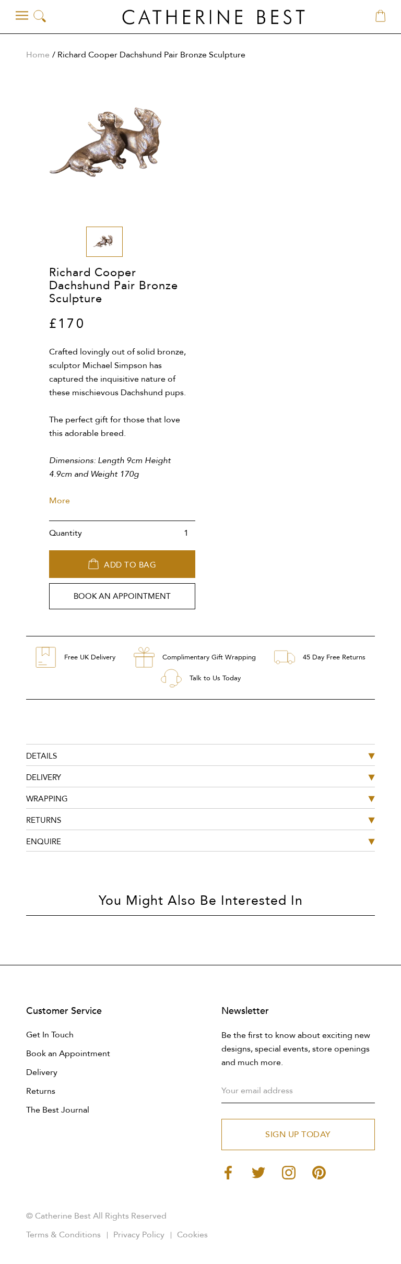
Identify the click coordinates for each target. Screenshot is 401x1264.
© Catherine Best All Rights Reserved (96, 1216)
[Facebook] (228, 1172)
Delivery (41, 1072)
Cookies (192, 1235)
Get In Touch (50, 1035)
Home (38, 55)
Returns (40, 1091)
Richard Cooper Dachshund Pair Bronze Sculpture (151, 55)
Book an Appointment (68, 1053)
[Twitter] (258, 1172)
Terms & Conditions (63, 1235)
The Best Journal (57, 1110)
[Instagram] (289, 1172)
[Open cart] (380, 16)
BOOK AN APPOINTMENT (122, 596)
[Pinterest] (319, 1172)
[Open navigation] (22, 15)
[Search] (39, 17)
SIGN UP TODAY (298, 1134)
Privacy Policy (138, 1235)
